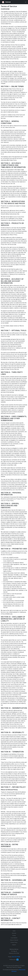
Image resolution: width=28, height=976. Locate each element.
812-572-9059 (16, 956)
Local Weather (14, 937)
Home (14, 930)
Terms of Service (14, 940)
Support (14, 944)
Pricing (14, 935)
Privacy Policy (14, 942)
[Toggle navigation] (25, 2)
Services (14, 933)
